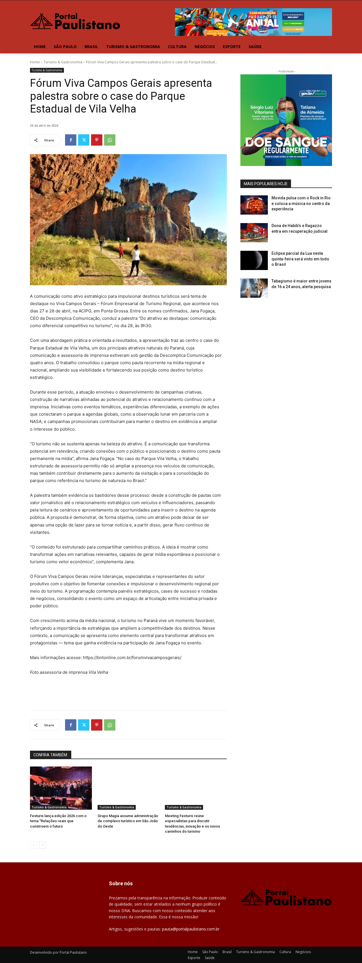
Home (35, 62)
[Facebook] (70, 140)
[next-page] (42, 845)
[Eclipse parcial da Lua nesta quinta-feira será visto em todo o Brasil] (254, 260)
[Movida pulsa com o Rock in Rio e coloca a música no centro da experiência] (254, 205)
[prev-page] (33, 845)
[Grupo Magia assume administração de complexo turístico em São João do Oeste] (129, 788)
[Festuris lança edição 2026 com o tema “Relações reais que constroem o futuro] (61, 788)
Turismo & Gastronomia (63, 62)
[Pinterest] (96, 140)
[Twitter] (83, 140)
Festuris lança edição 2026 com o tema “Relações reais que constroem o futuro (58, 821)
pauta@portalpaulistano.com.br (190, 929)
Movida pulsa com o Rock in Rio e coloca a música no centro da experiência (301, 203)
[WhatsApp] (109, 140)
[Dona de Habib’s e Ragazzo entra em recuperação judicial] (254, 232)
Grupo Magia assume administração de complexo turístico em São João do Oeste (128, 821)
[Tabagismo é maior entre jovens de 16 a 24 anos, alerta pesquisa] (254, 288)
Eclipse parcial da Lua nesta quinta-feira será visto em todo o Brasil (300, 259)
